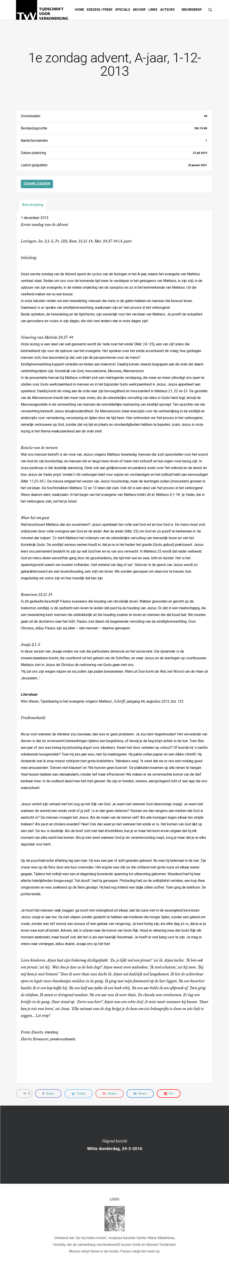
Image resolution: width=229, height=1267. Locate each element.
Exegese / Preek (99, 9)
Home (79, 9)
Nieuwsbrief (192, 9)
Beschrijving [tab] (32, 205)
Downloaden (37, 184)
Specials (122, 9)
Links (152, 9)
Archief (139, 9)
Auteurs (167, 9)
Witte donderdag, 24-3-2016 (114, 1145)
